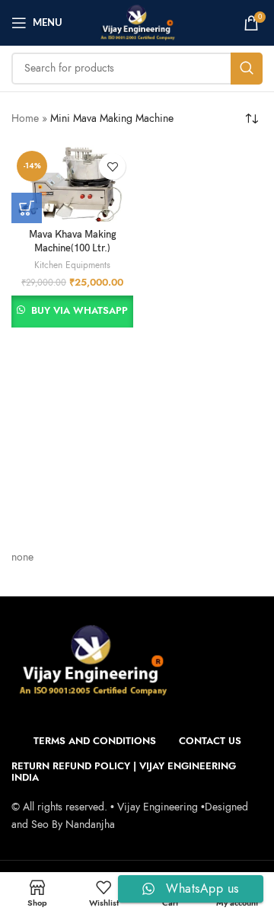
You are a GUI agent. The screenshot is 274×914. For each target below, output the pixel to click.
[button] (26, 208)
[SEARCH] (247, 69)
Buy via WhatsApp (79, 311)
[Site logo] (137, 21)
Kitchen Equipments (72, 265)
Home (25, 118)
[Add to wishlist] (112, 166)
